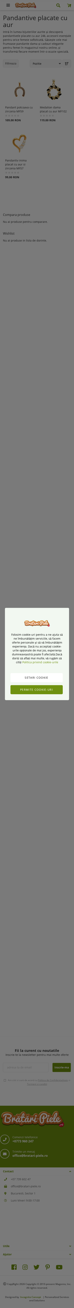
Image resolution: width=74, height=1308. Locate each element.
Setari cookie (36, 677)
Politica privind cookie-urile (40, 662)
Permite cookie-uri (36, 689)
